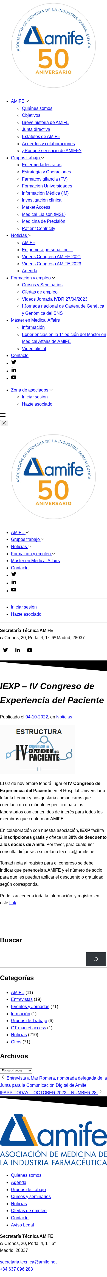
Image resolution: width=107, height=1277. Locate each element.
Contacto (20, 355)
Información (33, 327)
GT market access (28, 1027)
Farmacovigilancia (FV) (44, 179)
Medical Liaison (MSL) (44, 214)
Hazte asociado (37, 404)
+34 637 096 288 (16, 1269)
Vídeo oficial (34, 348)
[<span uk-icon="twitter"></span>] (13, 363)
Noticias (19, 235)
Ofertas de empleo (40, 292)
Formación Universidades (47, 186)
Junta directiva (36, 129)
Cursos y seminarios (31, 1196)
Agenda (29, 270)
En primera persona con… (47, 249)
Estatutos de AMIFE (41, 136)
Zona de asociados (30, 390)
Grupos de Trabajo (29, 1020)
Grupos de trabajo (28, 1189)
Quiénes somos (37, 108)
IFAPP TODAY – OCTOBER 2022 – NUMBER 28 (49, 1092)
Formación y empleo (31, 278)
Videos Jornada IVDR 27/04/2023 (55, 299)
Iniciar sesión (35, 397)
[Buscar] (96, 959)
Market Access (36, 207)
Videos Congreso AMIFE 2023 (51, 263)
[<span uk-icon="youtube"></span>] (13, 378)
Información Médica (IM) (45, 193)
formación (20, 1013)
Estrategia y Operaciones (46, 172)
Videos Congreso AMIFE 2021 (51, 256)
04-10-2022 (37, 717)
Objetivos (31, 115)
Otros (16, 1042)
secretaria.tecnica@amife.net (28, 1262)
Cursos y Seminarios (42, 284)
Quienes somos (26, 1175)
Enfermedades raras (41, 164)
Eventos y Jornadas (30, 1006)
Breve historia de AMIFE (45, 122)
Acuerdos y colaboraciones (48, 143)
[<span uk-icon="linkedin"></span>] (13, 371)
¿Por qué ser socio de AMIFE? (51, 150)
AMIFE (18, 101)
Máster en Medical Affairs (35, 320)
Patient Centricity (38, 228)
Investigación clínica (41, 200)
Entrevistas (22, 999)
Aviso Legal (22, 1225)
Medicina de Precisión (43, 221)
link (12, 902)
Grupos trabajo (26, 157)
